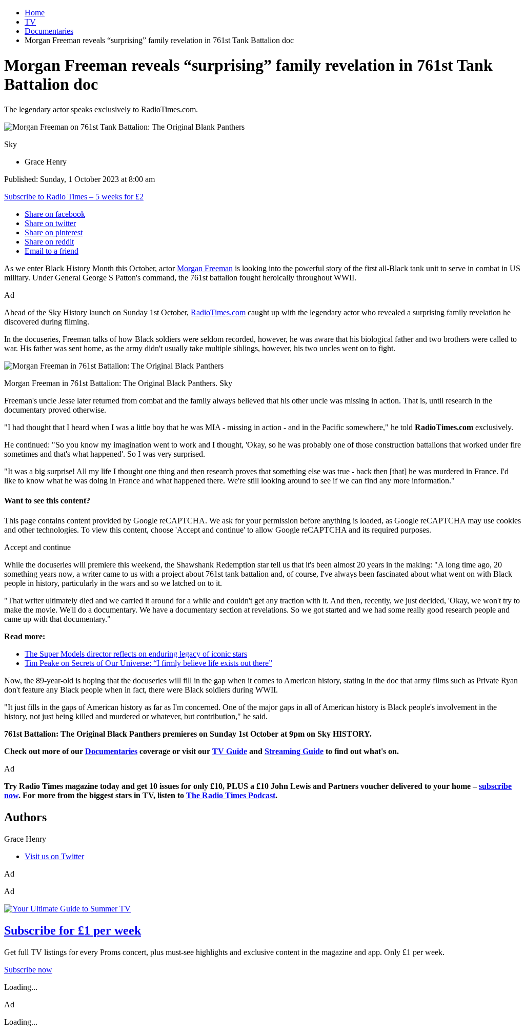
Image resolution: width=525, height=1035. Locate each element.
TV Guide (229, 751)
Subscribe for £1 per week (72, 930)
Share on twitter (50, 223)
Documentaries (49, 31)
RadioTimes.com (218, 312)
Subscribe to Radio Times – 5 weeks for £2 (74, 196)
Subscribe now (28, 969)
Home (35, 12)
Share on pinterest (54, 232)
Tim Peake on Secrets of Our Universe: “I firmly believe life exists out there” (148, 663)
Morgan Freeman (205, 268)
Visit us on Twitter (54, 856)
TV (30, 21)
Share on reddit (49, 241)
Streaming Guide (294, 751)
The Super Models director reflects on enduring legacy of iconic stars (136, 654)
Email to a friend (51, 251)
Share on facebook (55, 214)
